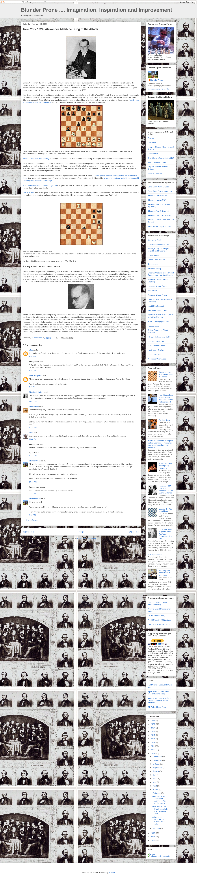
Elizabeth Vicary (154, 268)
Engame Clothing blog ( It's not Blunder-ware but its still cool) (161, 274)
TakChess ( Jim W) (156, 350)
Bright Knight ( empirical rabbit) (161, 158)
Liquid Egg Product (156, 306)
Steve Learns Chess (156, 346)
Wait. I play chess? (155, 554)
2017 (153, 728)
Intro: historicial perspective (159, 226)
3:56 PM (32, 371)
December (157, 756)
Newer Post (28, 532)
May (155, 782)
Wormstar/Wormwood (157, 359)
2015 (153, 731)
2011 (153, 746)
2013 (153, 739)
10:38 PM (33, 428)
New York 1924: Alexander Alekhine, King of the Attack (159, 799)
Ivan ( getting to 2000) (157, 162)
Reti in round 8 (29, 193)
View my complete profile (158, 89)
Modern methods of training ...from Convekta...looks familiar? (159, 700)
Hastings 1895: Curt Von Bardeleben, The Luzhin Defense (166, 489)
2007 (153, 837)
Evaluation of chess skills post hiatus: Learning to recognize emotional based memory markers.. (160, 443)
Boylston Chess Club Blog (159, 244)
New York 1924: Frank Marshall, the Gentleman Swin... (160, 810)
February (157, 793)
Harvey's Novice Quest (157, 286)
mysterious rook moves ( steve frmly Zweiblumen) (161, 316)
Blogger (112, 873)
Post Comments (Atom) (86, 539)
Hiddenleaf (152, 290)
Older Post (134, 532)
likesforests (34, 406)
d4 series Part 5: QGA (157, 200)
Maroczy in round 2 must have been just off (40, 185)
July (155, 775)
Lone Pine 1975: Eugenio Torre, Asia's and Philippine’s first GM (166, 533)
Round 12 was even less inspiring (36, 159)
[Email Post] (57, 338)
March (156, 789)
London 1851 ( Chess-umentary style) (157, 603)
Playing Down (164, 420)
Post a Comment (33, 520)
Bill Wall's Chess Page (157, 707)
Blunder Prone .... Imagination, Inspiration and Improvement (96, 10)
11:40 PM (32, 439)
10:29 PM (33, 482)
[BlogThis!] (64, 338)
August (156, 771)
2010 (153, 750)
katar (31, 433)
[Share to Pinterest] (72, 338)
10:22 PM (33, 456)
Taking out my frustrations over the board (166, 374)
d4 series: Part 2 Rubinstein (159, 215)
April (155, 786)
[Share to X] (67, 338)
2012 (153, 742)
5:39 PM (32, 515)
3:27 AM (32, 387)
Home (82, 532)
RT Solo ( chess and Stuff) (159, 337)
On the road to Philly (156, 615)
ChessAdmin (153, 153)
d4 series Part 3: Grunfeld (159, 211)
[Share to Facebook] (69, 338)
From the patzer (35, 376)
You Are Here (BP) (155, 173)
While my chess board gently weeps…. (165, 465)
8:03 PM (32, 357)
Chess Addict (153, 255)
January (156, 828)
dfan (31, 350)
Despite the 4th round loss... (165, 510)
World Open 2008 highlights (159, 620)
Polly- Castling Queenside (159, 321)
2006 (153, 840)
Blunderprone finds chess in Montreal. (164, 572)
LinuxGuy (152, 142)
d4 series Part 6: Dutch (157, 196)
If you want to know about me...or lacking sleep (158, 692)
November (157, 760)
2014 (153, 735)
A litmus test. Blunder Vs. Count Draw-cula (158, 820)
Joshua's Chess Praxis (157, 295)
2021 (153, 720)
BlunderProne (35, 461)
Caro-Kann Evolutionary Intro (160, 191)
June (155, 778)
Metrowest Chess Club (157, 310)
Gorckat (151, 138)
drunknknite (153, 264)
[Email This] (62, 338)
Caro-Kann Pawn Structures (159, 187)
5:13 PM (32, 494)
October (156, 764)
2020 (153, 724)
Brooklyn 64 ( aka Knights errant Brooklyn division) (158, 250)
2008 (153, 833)
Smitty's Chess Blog (156, 341)
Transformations (154, 354)
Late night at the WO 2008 (159, 624)
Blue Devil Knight (36, 392)
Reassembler (153, 326)
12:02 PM (33, 401)
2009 (153, 753)
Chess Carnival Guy (156, 260)
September (158, 767)
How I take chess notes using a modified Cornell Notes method (166, 398)
